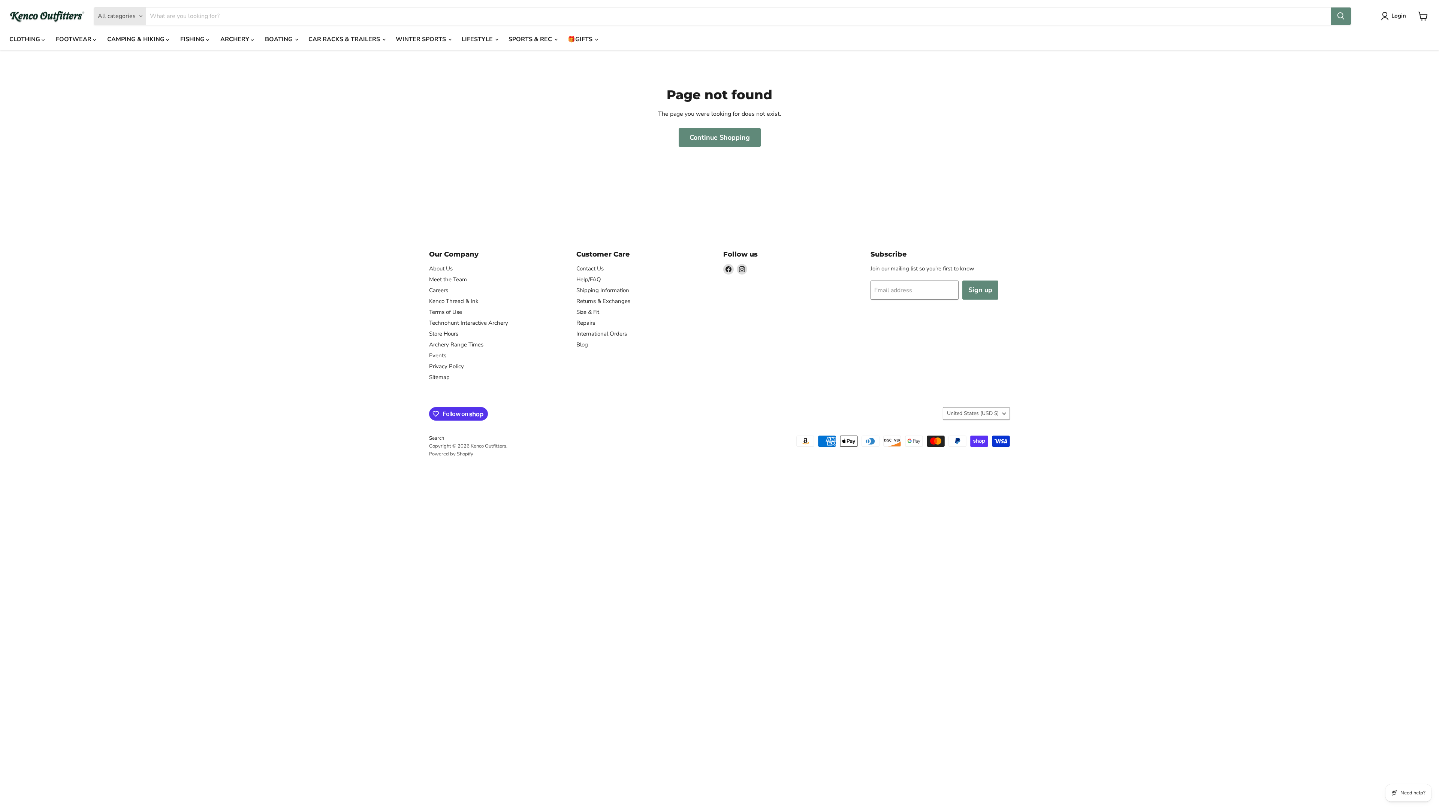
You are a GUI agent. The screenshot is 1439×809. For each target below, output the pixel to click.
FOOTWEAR (74, 39)
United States (973, 413)
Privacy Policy (446, 366)
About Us (441, 268)
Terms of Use (445, 312)
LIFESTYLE (478, 39)
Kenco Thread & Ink (454, 301)
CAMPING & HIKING (136, 39)
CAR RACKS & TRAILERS (344, 39)
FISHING (193, 39)
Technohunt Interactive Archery (468, 323)
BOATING (279, 39)
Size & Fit (587, 312)
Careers (438, 290)
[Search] (1341, 16)
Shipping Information (602, 290)
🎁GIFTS (581, 39)
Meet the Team (448, 279)
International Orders (601, 333)
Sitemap (439, 377)
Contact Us (590, 268)
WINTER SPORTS (421, 39)
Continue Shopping (720, 137)
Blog (582, 344)
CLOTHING (25, 39)
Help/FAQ (588, 279)
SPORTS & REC (531, 39)
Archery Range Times (456, 344)
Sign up (980, 289)
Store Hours (443, 333)
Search (436, 438)
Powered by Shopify (451, 454)
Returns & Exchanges (603, 301)
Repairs (585, 323)
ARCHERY (235, 39)
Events (437, 355)
